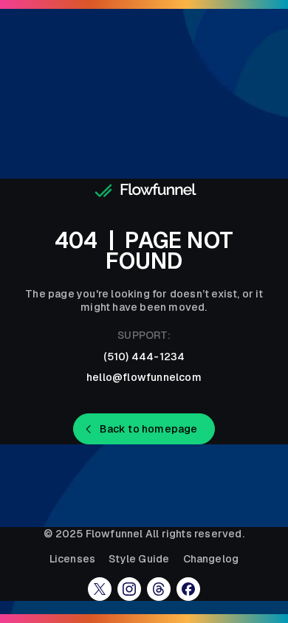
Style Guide (139, 558)
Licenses (72, 558)
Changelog (211, 558)
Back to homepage (148, 429)
